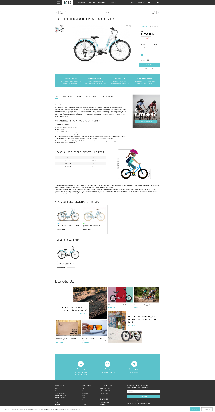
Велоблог (102, 404)
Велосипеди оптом (105, 402)
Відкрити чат (134, 372)
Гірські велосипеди (60, 393)
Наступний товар (152, 12)
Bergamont (84, 391)
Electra (83, 395)
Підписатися (143, 396)
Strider (83, 397)
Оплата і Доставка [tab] (90, 96)
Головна (57, 7)
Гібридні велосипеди (60, 400)
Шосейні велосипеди (60, 395)
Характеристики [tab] (67, 96)
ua (134, 2)
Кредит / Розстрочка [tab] (107, 96)
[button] (158, 2)
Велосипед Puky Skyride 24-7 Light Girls (68, 226)
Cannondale (85, 393)
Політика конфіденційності (144, 403)
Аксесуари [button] (92, 2)
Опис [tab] (56, 96)
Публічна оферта (131, 403)
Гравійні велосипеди (60, 397)
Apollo (83, 388)
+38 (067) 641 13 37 (81, 374)
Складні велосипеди (60, 402)
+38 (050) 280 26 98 (81, 372)
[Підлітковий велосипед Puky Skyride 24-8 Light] (60, 29)
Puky (148, 59)
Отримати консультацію (146, 121)
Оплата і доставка (131, 401)
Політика (207, 409)
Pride (83, 400)
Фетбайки (57, 404)
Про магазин (140, 401)
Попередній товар (63, 12)
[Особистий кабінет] (58, 2)
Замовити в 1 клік (150, 68)
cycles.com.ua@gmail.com (107, 372)
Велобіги (57, 388)
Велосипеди (63, 7)
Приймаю (194, 409)
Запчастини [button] (112, 2)
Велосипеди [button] (81, 2)
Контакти (148, 401)
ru (132, 2)
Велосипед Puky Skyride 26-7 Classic (92, 226)
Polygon (84, 404)
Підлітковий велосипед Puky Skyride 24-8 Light (65, 264)
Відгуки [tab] (79, 96)
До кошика (149, 64)
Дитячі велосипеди (60, 391)
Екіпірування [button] (101, 2)
